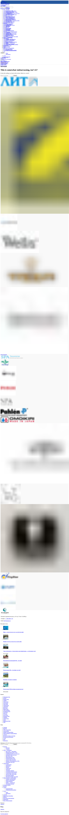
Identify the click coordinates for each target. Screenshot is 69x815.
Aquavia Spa (6, 705)
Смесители (5, 43)
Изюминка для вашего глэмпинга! (10, 679)
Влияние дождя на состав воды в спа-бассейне (12, 641)
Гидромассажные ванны (11, 31)
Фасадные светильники (8, 48)
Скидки (8, 8)
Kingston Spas (6, 716)
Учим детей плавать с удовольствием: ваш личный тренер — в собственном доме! (19, 651)
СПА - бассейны (7, 729)
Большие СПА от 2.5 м (11, 14)
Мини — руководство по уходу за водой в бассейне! (13, 632)
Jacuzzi (4, 698)
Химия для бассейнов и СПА (12, 20)
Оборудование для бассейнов (10, 733)
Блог (7, 53)
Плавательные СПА (10, 18)
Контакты (8, 54)
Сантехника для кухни (11, 33)
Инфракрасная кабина (8, 22)
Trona (4, 719)
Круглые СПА (9, 15)
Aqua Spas (5, 704)
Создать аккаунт (4, 813)
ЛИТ (4, 722)
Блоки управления (10, 40)
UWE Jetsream (6, 710)
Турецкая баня (6, 46)
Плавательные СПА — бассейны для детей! (11, 670)
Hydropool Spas (6, 711)
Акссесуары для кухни (11, 34)
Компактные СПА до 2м (11, 12)
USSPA (5, 700)
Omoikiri (5, 717)
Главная (5, 727)
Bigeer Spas (5, 709)
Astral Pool (5, 706)
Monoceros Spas (6, 721)
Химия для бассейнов (8, 732)
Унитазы (8, 29)
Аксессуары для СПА (11, 19)
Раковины (5, 36)
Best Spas (5, 707)
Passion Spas (6, 699)
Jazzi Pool (5, 712)
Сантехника (6, 38)
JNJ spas (5, 713)
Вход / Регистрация (7, 800)
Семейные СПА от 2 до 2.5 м (12, 13)
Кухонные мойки (10, 35)
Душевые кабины (10, 30)
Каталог (8, 7)
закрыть (2, 804)
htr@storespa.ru (7, 620)
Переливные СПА (10, 17)
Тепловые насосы (10, 44)
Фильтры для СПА (10, 21)
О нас (4, 738)
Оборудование (9, 41)
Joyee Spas (5, 715)
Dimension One (6, 697)
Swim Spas (5, 703)
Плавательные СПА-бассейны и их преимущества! (13, 689)
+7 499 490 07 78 (9, 618)
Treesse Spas (6, 718)
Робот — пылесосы (7, 37)
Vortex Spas (5, 701)
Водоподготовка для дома (12, 36)
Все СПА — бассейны (11, 11)
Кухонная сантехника (8, 737)
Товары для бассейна (11, 39)
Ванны (7, 27)
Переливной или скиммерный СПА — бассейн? (12, 660)
